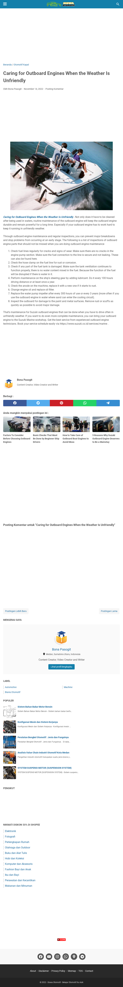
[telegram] (108, 403)
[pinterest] (61, 403)
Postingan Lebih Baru (16, 611)
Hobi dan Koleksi (14, 858)
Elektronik (10, 831)
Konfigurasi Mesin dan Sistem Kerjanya (38, 722)
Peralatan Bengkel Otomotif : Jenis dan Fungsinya (43, 737)
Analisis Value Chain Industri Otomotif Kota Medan (43, 752)
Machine (68, 687)
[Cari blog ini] (118, 4)
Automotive (10, 687)
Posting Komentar (54, 89)
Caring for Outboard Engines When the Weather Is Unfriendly (38, 216)
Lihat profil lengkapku (61, 666)
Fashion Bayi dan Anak (18, 869)
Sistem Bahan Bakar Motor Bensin (35, 706)
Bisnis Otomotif (12, 692)
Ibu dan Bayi (12, 874)
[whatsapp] (85, 403)
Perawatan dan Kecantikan (20, 880)
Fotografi (10, 836)
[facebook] (15, 403)
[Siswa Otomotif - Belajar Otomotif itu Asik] (61, 4)
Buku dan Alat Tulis (16, 853)
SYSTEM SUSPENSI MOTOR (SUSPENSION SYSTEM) (45, 768)
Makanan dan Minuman (18, 885)
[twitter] (38, 403)
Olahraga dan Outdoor (17, 847)
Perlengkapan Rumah (17, 842)
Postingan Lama (109, 611)
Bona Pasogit (61, 649)
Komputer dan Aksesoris (19, 863)
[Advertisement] (61, 35)
